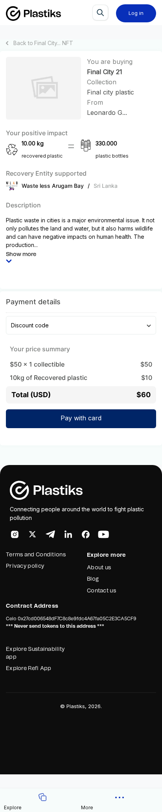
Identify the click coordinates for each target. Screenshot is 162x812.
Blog (93, 579)
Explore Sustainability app (35, 653)
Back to (43, 43)
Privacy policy (25, 566)
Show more (21, 254)
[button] (119, 800)
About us (99, 567)
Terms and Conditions (36, 555)
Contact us (101, 591)
